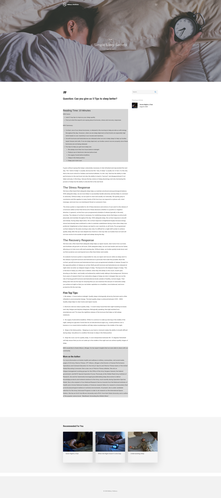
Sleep (110, 39)
